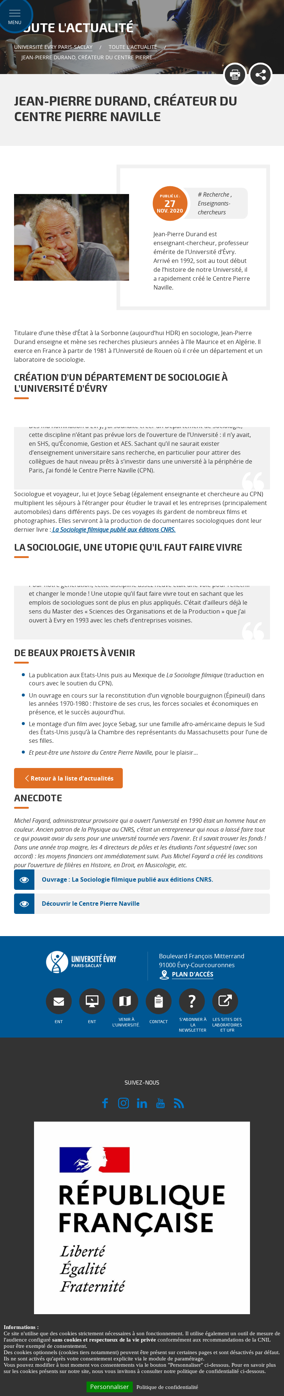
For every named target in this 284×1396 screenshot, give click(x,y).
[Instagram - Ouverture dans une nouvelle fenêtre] (123, 1106)
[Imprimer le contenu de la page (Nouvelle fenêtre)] (235, 75)
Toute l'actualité (133, 46)
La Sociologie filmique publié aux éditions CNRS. (114, 529)
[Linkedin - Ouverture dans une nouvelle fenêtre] (142, 1106)
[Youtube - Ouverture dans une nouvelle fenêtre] (160, 1106)
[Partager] (260, 75)
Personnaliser (109, 1387)
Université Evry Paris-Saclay (53, 46)
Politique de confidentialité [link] (167, 1387)
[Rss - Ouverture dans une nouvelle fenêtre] (179, 1106)
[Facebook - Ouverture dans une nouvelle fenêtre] (105, 1106)
